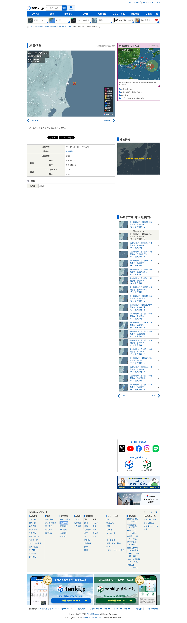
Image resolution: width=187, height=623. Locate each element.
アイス (95, 533)
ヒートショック (133, 555)
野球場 (109, 530)
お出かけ (87, 530)
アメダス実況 (50, 523)
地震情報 (64, 523)
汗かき (95, 523)
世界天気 (32, 523)
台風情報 (63, 533)
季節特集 (135, 14)
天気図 (85, 14)
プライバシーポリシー (100, 609)
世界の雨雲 (33, 547)
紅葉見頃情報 (133, 549)
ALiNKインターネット (62, 609)
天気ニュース (152, 14)
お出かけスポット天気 (115, 550)
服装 (86, 526)
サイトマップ (147, 2)
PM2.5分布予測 (35, 543)
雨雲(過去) (49, 519)
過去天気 (48, 530)
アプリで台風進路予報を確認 (132, 98)
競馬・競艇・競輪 (113, 543)
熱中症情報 (132, 543)
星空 (86, 533)
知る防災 (124, 95)
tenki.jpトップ (135, 2)
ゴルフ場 (110, 536)
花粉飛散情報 (132, 520)
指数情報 (102, 14)
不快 (94, 526)
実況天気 (48, 526)
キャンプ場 (110, 540)
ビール (95, 536)
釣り (108, 547)
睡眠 (86, 550)
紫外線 (87, 540)
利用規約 (82, 609)
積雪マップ (33, 540)
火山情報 (63, 530)
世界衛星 (77, 526)
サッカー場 (110, 533)
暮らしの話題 (149, 523)
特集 (145, 529)
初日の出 (132, 566)
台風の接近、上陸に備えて (131, 92)
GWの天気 (132, 531)
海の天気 (110, 523)
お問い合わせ (152, 609)
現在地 (71, 9)
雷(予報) (32, 550)
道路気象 (32, 554)
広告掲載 (138, 609)
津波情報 (63, 526)
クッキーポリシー (122, 609)
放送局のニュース (151, 526)
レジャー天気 (118, 14)
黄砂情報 (32, 557)
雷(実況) (48, 533)
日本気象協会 (45, 609)
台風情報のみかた (128, 89)
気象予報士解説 (150, 519)
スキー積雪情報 (133, 560)
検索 (64, 8)
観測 (52, 14)
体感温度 (87, 543)
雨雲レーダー (34, 536)
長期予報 (32, 533)
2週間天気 (33, 530)
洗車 (86, 547)
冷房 (94, 530)
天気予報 (35, 14)
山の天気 (110, 519)
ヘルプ (157, 2)
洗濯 (86, 523)
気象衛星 (77, 523)
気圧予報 (32, 526)
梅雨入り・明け (133, 537)
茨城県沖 (69, 151)
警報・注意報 (65, 519)
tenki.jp (36, 8)
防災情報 (68, 14)
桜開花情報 (132, 526)
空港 (108, 526)
